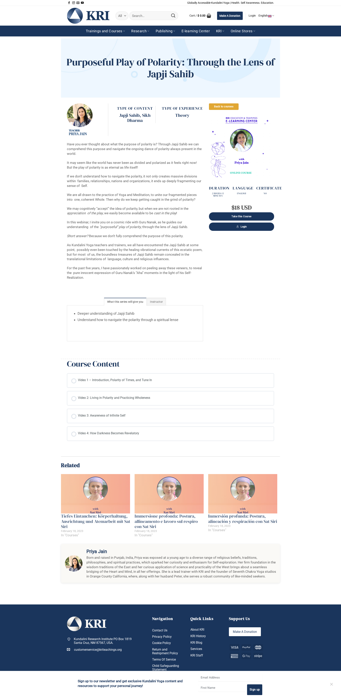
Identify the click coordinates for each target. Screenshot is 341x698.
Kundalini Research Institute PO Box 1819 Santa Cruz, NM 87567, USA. (103, 641)
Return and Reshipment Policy (165, 651)
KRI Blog (196, 642)
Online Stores (242, 31)
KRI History (198, 636)
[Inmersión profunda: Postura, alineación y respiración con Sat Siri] (243, 493)
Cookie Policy (161, 643)
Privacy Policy (162, 637)
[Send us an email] (78, 3)
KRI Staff (196, 655)
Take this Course (241, 216)
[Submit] (173, 15)
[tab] (125, 301)
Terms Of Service (164, 659)
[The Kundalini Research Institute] (88, 16)
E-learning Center (196, 31)
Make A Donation (229, 15)
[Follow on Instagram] (73, 3)
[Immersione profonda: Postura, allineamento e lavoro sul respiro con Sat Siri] (169, 493)
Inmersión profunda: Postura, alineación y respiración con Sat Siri (242, 518)
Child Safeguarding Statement (165, 667)
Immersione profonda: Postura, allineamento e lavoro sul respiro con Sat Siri (166, 521)
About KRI (197, 629)
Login (244, 226)
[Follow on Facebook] (69, 3)
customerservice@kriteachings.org (98, 650)
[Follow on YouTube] (82, 3)
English (263, 15)
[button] (200, 15)
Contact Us (159, 630)
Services (196, 649)
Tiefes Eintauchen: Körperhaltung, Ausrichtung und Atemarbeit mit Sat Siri (95, 521)
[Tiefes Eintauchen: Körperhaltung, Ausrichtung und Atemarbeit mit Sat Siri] (96, 493)
